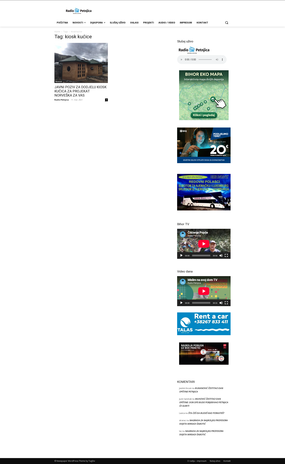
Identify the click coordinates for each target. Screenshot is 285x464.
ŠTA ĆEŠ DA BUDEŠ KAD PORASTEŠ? (206, 413)
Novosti (58, 81)
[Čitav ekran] (226, 255)
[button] (227, 23)
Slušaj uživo (215, 461)
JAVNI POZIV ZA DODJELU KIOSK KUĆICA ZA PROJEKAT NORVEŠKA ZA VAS (80, 91)
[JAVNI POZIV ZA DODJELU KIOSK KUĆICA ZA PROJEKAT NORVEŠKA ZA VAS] (81, 63)
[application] (204, 244)
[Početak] (181, 255)
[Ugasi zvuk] (221, 255)
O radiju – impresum (196, 461)
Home (57, 31)
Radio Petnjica (61, 99)
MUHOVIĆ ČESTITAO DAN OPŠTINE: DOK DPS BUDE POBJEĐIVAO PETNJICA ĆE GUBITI (203, 402)
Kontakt (227, 461)
